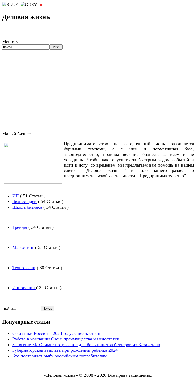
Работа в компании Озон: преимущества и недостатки (65, 338)
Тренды (19, 227)
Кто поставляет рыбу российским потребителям (59, 355)
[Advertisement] (98, 94)
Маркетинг (23, 247)
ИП (15, 195)
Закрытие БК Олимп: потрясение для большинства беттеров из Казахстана (86, 344)
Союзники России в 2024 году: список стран (56, 333)
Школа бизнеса (27, 207)
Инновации (24, 287)
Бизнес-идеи (24, 201)
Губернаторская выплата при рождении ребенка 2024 (65, 350)
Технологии (23, 267)
